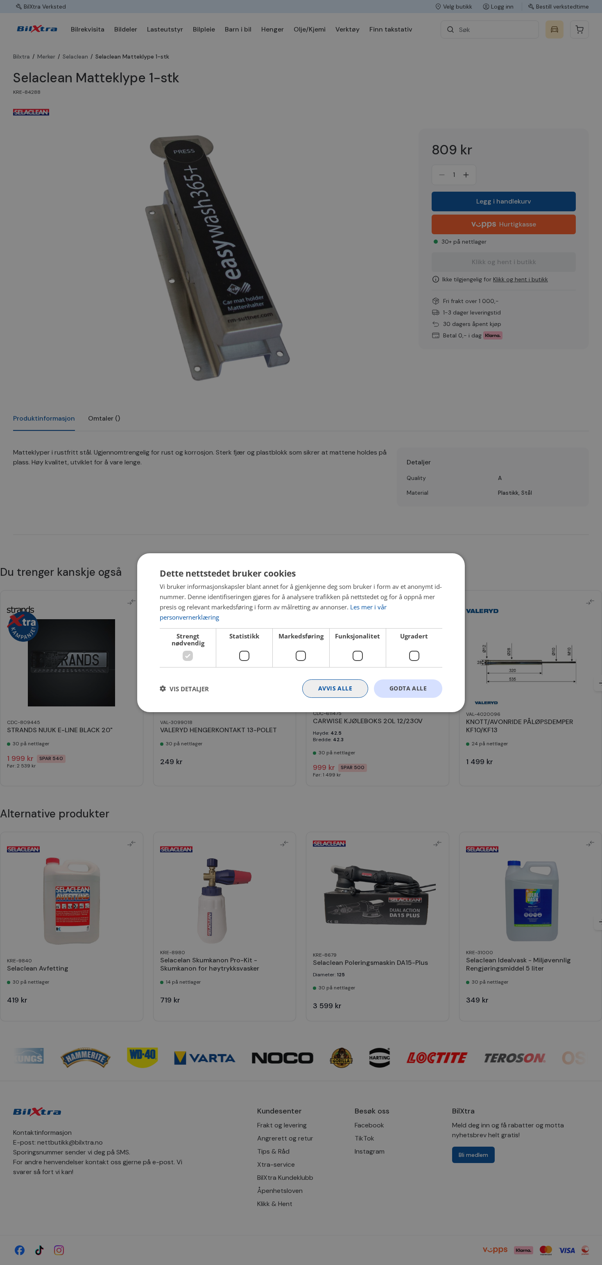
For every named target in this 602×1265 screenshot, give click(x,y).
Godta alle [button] (408, 688)
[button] (184, 688)
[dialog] (301, 632)
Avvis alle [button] (335, 688)
